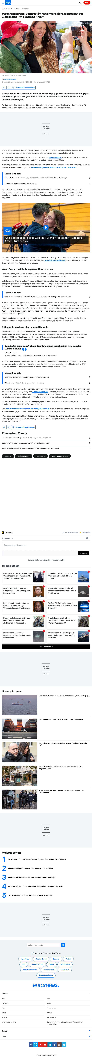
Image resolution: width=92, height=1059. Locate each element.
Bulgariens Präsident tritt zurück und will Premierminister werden (26, 443)
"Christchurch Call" (40, 391)
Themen (5, 993)
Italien (51, 964)
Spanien (56, 959)
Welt (17, 8)
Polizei (68, 959)
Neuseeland (24, 8)
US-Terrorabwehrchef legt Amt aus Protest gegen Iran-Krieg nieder (26, 438)
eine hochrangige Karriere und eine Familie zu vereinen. (54, 167)
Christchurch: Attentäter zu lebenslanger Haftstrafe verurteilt (26, 377)
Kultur (49, 1013)
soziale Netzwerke (30, 970)
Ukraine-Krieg (41, 959)
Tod (23, 964)
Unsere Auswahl (12, 691)
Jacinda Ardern (24, 456)
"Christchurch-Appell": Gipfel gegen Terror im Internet (24, 383)
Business (5, 1003)
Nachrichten (9, 8)
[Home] (2, 8)
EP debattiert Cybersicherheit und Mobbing (20, 183)
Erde (49, 1003)
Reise (4, 1013)
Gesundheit (51, 1008)
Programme (51, 1017)
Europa (4, 998)
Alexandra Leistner (10, 79)
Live (86, 3)
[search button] (63, 945)
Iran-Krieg (25, 959)
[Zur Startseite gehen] (8, 2)
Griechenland (49, 970)
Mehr (4, 1037)
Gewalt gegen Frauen (60, 456)
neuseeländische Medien (55, 260)
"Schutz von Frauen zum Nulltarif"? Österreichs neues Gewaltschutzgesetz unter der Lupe (37, 297)
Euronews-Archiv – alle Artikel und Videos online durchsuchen (64, 1023)
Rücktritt (8, 456)
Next (3, 1008)
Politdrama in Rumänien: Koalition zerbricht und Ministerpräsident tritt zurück (30, 448)
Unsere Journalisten (9, 1022)
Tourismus (65, 970)
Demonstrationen (46, 975)
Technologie (65, 964)
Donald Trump (37, 964)
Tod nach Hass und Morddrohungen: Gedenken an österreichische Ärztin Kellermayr (35, 178)
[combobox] (46, 945)
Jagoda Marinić (55, 157)
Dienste (4, 1031)
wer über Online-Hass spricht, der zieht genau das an (27, 409)
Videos (4, 1017)
